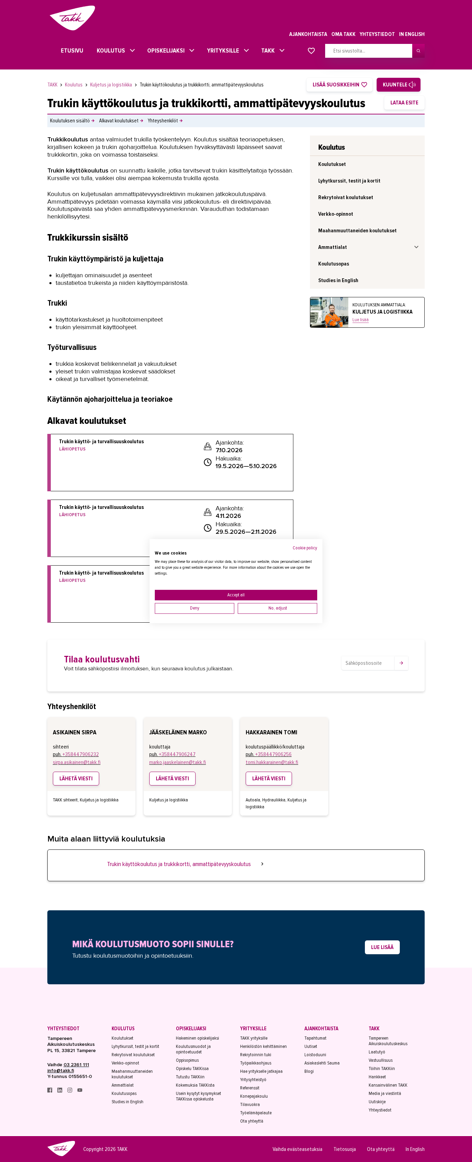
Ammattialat (332, 247)
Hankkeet (377, 1077)
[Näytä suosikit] (311, 51)
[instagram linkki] (70, 1091)
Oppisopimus (187, 1060)
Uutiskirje (377, 1102)
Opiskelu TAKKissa (192, 1068)
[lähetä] (401, 663)
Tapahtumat (315, 1038)
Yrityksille (221, 50)
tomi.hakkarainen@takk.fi (272, 762)
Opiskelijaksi (164, 50)
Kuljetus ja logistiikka (111, 85)
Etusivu (66, 50)
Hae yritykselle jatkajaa (261, 1071)
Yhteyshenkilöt (163, 121)
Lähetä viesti (76, 778)
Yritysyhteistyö (253, 1079)
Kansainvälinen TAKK (388, 1085)
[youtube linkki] (79, 1091)
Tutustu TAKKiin (190, 1077)
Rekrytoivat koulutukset (345, 197)
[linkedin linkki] (60, 1091)
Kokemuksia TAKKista (195, 1085)
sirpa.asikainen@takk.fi (77, 762)
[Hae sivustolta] (418, 51)
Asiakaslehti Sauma (322, 1063)
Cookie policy (305, 548)
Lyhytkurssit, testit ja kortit (349, 180)
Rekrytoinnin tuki (255, 1055)
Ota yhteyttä (251, 1121)
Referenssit (249, 1088)
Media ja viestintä (385, 1093)
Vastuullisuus (381, 1060)
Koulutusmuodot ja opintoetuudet (193, 1049)
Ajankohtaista (308, 34)
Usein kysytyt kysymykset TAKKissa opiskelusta (198, 1096)
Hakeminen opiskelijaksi (197, 1038)
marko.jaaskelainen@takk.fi (177, 762)
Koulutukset (332, 164)
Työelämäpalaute (256, 1113)
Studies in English (338, 280)
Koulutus (108, 50)
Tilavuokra (250, 1104)
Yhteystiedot (377, 34)
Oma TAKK (343, 34)
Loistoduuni (315, 1055)
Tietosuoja (344, 1149)
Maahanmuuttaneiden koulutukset (357, 230)
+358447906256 (273, 754)
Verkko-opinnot (335, 214)
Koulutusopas (333, 263)
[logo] (61, 1155)
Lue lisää (360, 320)
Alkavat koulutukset (119, 121)
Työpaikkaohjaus (255, 1063)
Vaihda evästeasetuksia (297, 1149)
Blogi (309, 1071)
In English (412, 34)
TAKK (266, 50)
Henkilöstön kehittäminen (263, 1046)
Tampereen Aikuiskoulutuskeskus (388, 1041)
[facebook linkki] (50, 1091)
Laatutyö (377, 1052)
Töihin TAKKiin (382, 1068)
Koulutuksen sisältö (70, 121)
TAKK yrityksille (253, 1038)
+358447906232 (81, 754)
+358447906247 (177, 754)
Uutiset (310, 1046)
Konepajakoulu (254, 1096)
